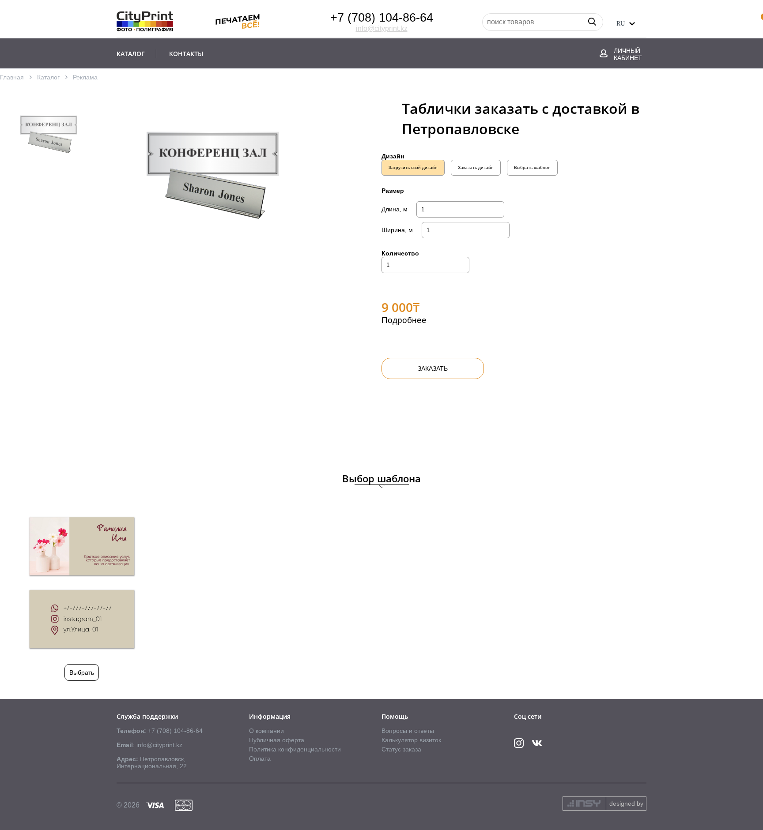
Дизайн (393, 156)
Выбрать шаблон (532, 167)
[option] (48, 131)
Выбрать (81, 672)
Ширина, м (397, 229)
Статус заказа (401, 749)
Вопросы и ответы (408, 730)
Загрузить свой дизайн (413, 167)
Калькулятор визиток (411, 740)
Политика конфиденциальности (295, 749)
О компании (266, 730)
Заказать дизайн (476, 167)
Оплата (260, 758)
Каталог (48, 77)
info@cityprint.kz (382, 28)
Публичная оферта (276, 740)
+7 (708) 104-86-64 (381, 17)
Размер (393, 190)
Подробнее (404, 320)
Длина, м (395, 209)
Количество (400, 253)
